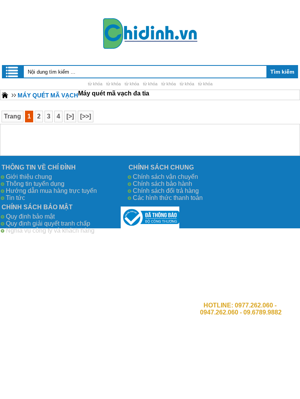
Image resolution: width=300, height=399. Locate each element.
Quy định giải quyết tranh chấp (48, 223)
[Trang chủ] (5, 95)
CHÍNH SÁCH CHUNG (161, 167)
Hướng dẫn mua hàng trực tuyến (51, 190)
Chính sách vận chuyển (165, 176)
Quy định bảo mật (30, 216)
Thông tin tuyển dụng (35, 183)
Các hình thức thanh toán (168, 197)
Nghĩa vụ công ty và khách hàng (50, 230)
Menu (12, 71)
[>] (70, 116)
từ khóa (95, 83)
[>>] (85, 116)
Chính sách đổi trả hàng (166, 190)
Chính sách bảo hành (162, 183)
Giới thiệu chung (29, 176)
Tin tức (15, 197)
